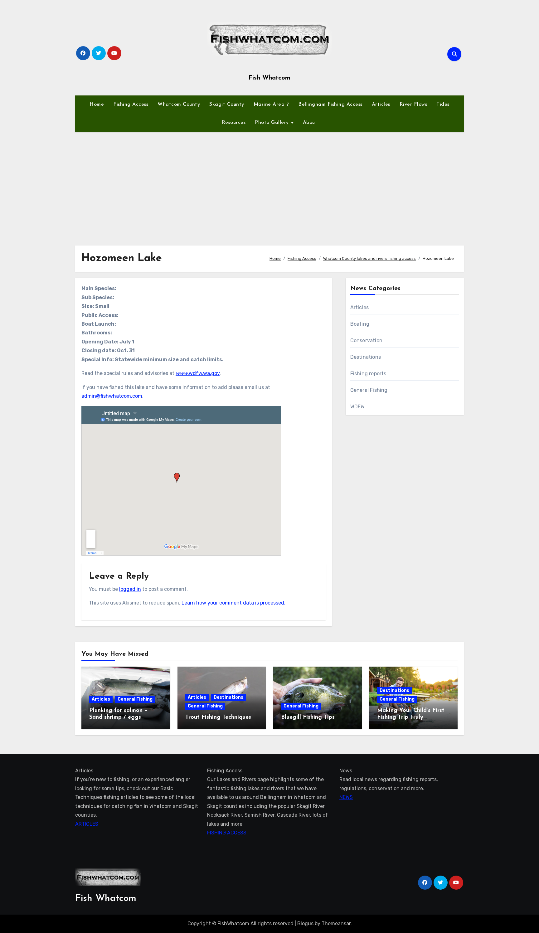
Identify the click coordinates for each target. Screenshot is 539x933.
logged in (130, 589)
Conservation (366, 340)
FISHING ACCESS (226, 833)
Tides (442, 104)
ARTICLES (86, 824)
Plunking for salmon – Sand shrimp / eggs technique (118, 717)
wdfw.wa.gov (198, 373)
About (310, 122)
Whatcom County (179, 104)
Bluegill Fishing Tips (308, 717)
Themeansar (336, 923)
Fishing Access (130, 104)
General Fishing (369, 390)
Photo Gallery (272, 122)
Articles (381, 104)
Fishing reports (368, 374)
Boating (359, 324)
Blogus (305, 923)
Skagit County (226, 104)
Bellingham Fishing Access (330, 104)
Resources (234, 122)
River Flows (413, 104)
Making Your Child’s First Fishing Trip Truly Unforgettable (410, 717)
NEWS (346, 797)
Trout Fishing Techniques (218, 717)
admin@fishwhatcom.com (111, 396)
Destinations (365, 357)
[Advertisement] (269, 185)
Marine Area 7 (271, 104)
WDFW (357, 407)
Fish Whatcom (269, 78)
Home (97, 104)
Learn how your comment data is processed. (233, 603)
